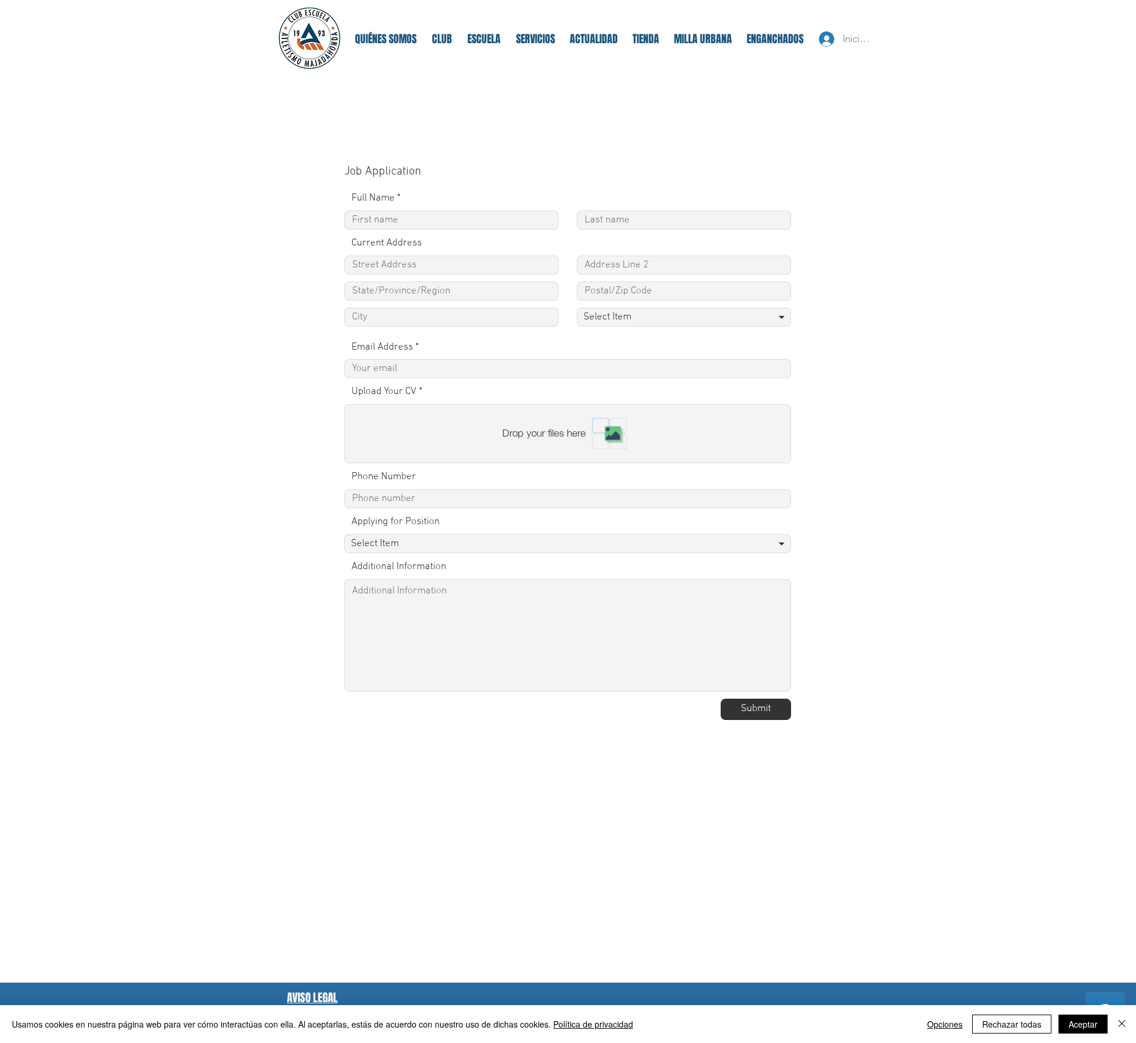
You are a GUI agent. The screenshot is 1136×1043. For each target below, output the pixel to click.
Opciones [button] (945, 1024)
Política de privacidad (593, 1024)
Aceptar (1083, 1024)
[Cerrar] (1122, 1024)
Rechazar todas (1011, 1024)
